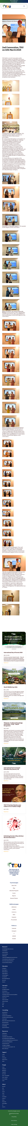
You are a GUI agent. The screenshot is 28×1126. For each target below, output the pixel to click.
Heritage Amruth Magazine (6, 1045)
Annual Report (4, 1096)
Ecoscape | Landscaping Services (6, 1015)
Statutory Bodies (4, 1103)
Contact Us (3, 1098)
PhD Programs (4, 968)
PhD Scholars (4, 1068)
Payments (14, 917)
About (4, 1084)
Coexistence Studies (5, 952)
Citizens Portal (4, 987)
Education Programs (14, 890)
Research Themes (14, 898)
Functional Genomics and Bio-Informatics (8, 959)
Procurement (14, 919)
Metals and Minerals (5, 1048)
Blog (14, 888)
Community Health (5, 954)
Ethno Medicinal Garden (5, 989)
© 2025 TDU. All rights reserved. (14, 1111)
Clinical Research (4, 950)
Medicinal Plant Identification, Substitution (8, 1020)
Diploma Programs (5, 973)
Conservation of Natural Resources (7, 962)
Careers (14, 909)
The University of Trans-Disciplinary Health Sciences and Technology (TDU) (14, 872)
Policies (3, 1100)
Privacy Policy (14, 1116)
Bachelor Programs (5, 971)
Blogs (3, 1006)
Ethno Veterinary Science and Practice (7, 1017)
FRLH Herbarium (4, 991)
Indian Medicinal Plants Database (7, 1036)
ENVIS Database (4, 1033)
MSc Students (4, 1070)
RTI (2, 1105)
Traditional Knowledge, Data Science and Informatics (9, 957)
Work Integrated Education (6, 978)
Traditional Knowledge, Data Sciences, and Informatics (10, 1040)
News (14, 914)
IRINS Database (4, 955)
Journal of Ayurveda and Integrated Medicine (8, 1038)
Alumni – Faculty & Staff (5, 1075)
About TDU (14, 885)
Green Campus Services (5, 1024)
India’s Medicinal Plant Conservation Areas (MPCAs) (9, 994)
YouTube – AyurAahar (5, 999)
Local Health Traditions (5, 996)
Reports (14, 895)
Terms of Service (14, 1120)
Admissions (14, 907)
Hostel (3, 1093)
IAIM (3, 1088)
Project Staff (4, 1072)
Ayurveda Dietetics (5, 1012)
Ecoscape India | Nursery (5, 1043)
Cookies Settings (14, 1124)
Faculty (3, 1067)
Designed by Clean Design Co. (14, 1114)
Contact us (14, 912)
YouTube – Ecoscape (5, 1001)
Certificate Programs (5, 975)
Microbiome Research (5, 1022)
